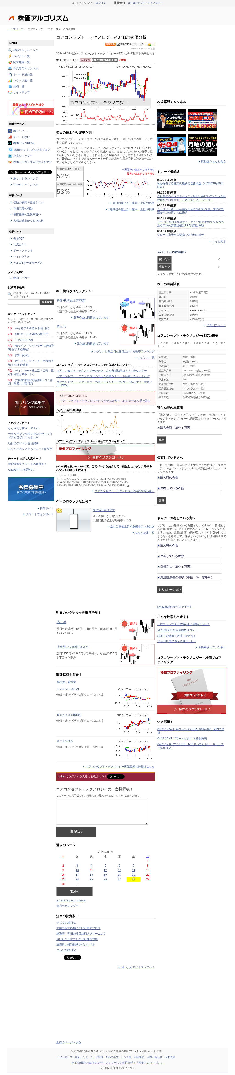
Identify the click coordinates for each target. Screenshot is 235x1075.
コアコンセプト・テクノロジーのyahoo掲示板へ (125, 491)
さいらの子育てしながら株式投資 (77, 939)
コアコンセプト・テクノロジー (145, 2)
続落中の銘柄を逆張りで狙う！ (176, 635)
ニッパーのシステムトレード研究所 (30, 449)
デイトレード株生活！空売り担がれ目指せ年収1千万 (31, 372)
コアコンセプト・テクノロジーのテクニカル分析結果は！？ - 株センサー (101, 370)
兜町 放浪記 (22, 355)
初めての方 (112, 1057)
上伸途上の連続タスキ (73, 647)
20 (119, 874)
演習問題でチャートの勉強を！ (27, 464)
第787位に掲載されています (91, 317)
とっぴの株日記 (66, 950)
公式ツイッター (23, 156)
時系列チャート (216, 325)
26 (105, 879)
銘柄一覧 (18, 86)
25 (91, 879)
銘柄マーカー (21, 278)
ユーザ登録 (96, 1057)
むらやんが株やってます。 (24, 428)
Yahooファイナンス (25, 184)
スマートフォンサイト (40, 514)
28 (133, 879)
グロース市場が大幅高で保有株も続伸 (180, 234)
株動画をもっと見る (213, 161)
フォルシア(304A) (68, 688)
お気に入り (20, 244)
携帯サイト (47, 508)
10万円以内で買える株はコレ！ (176, 641)
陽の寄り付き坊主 (104, 510)
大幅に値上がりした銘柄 (28, 220)
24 (77, 879)
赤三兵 (61, 326)
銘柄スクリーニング (25, 50)
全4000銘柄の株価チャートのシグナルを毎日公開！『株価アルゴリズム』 (117, 1062)
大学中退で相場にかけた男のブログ (78, 928)
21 (133, 874)
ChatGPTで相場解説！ (22, 469)
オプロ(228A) (65, 741)
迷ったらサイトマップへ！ (138, 967)
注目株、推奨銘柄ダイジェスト (75, 944)
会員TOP (18, 238)
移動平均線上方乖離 (71, 300)
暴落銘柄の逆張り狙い (27, 214)
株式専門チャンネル (25, 68)
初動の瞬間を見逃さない (28, 202)
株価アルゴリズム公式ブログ (32, 150)
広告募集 (170, 1057)
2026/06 (60, 900)
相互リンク (81, 1057)
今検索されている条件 (212, 647)
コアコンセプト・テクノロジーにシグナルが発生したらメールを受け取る (105, 400)
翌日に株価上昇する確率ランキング (132, 526)
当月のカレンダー (67, 905)
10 (77, 870)
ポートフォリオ (23, 250)
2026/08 (81, 900)
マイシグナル (21, 256)
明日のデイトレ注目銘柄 (23, 443)
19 (105, 874)
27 (119, 879)
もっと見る (219, 241)
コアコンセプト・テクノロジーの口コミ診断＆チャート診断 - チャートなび (103, 376)
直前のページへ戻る (68, 1042)
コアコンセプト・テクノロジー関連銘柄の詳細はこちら (120, 766)
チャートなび (21, 137)
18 (91, 874)
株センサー (20, 131)
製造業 (72, 682)
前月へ (74, 891)
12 (105, 870)
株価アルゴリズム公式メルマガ (32, 162)
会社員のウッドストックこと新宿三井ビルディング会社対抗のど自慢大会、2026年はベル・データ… (191, 198)
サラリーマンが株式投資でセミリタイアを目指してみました (30, 435)
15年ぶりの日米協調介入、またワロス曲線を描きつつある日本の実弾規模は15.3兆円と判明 (190, 223)
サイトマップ (21, 92)
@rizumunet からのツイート (174, 606)
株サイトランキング (25, 178)
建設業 (61, 682)
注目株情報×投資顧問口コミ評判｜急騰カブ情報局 (30, 382)
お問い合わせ (154, 1057)
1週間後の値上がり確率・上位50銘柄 (131, 209)
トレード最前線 (23, 74)
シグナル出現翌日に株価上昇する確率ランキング (124, 351)
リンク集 (126, 1057)
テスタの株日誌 (66, 922)
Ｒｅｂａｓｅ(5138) (69, 714)
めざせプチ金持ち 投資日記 (32, 328)
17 (77, 874)
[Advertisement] (105, 251)
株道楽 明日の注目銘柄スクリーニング (81, 933)
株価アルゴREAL (23, 143)
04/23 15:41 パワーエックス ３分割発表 (182, 738)
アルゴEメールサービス (28, 262)
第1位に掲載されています (93, 343)
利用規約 (139, 1057)
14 (133, 870)
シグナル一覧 (146, 357)
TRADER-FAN (24, 340)
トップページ (15, 29)
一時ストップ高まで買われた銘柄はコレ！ (183, 624)
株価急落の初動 (23, 208)
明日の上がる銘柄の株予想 (31, 334)
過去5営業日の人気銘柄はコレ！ (177, 630)
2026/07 (71, 900)
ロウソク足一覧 (144, 532)
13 (119, 870)
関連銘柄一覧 (21, 62)
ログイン (100, 2)
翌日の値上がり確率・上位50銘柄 (133, 203)
